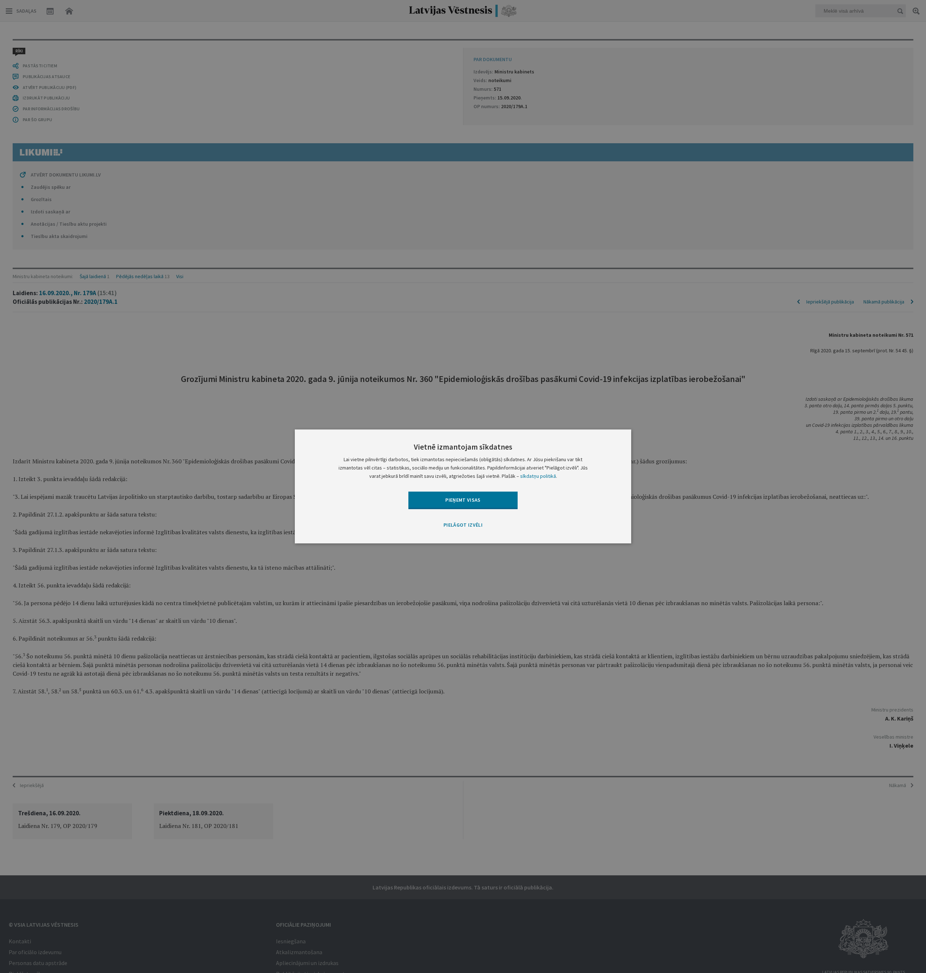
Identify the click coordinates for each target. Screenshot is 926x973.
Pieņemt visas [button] (463, 500)
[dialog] (463, 486)
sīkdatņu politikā (538, 476)
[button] (463, 525)
